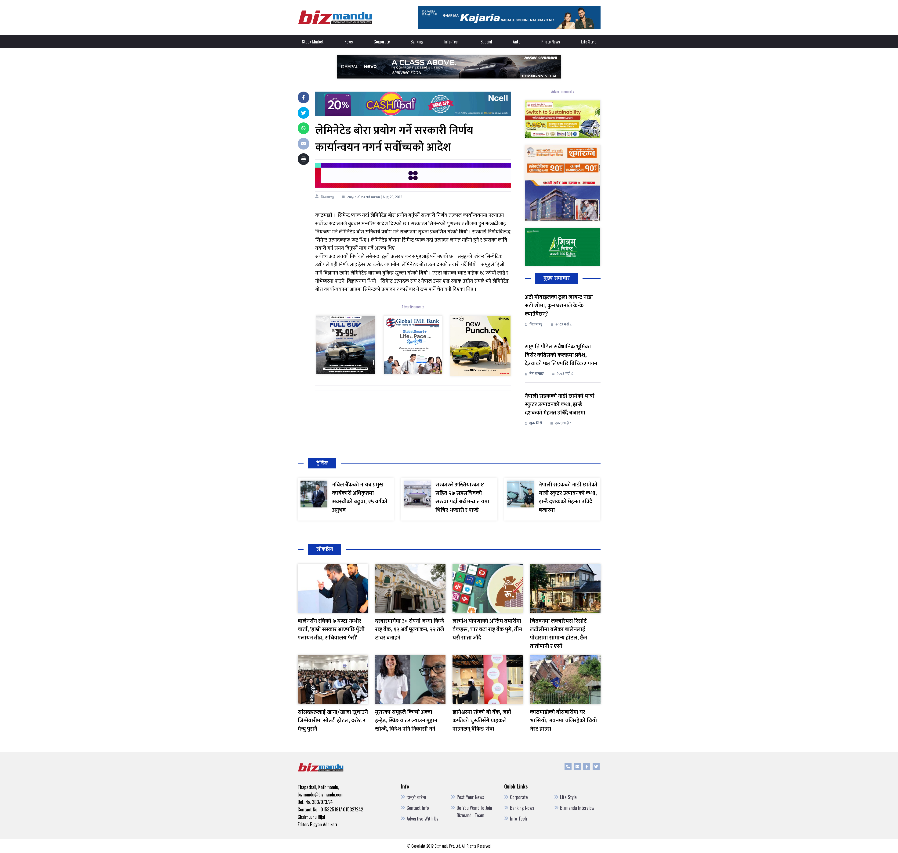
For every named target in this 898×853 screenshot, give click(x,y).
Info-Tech (452, 42)
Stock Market (313, 42)
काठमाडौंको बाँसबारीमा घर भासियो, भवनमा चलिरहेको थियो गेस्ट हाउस (563, 720)
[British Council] (413, 175)
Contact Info (418, 807)
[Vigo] (345, 344)
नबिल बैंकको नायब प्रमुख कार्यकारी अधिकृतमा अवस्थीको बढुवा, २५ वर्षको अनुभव (359, 497)
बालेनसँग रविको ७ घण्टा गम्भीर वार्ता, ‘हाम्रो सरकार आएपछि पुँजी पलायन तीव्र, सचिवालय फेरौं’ (331, 629)
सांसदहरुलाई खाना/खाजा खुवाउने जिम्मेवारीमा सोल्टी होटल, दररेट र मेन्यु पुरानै (333, 720)
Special (486, 42)
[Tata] (480, 345)
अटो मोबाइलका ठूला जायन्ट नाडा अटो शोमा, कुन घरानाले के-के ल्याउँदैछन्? (559, 306)
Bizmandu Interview (577, 807)
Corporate (382, 42)
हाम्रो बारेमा (416, 796)
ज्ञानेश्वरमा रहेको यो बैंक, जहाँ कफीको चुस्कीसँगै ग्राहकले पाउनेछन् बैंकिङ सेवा (482, 720)
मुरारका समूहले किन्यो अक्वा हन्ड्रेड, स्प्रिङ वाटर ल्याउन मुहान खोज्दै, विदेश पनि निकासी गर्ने (406, 720)
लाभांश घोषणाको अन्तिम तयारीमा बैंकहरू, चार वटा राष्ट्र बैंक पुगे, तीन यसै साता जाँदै (487, 629)
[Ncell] (413, 103)
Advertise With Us (422, 818)
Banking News (522, 807)
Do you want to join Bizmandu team (474, 811)
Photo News (550, 42)
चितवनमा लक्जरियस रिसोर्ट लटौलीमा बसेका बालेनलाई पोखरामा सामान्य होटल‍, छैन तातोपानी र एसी (558, 633)
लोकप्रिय (324, 549)
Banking (417, 42)
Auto (516, 42)
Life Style (588, 42)
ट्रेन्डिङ (322, 463)
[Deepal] (449, 66)
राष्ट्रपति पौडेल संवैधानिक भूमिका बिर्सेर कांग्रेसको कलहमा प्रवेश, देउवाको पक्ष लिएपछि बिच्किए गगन (561, 355)
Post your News (470, 796)
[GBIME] (413, 344)
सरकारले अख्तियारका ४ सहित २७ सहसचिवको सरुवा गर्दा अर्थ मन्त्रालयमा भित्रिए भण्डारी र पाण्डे (462, 497)
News (348, 42)
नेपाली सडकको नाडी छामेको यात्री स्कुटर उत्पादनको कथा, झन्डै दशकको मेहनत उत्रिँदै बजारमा (559, 404)
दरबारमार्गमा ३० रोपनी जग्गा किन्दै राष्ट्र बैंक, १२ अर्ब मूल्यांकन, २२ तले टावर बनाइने (409, 629)
